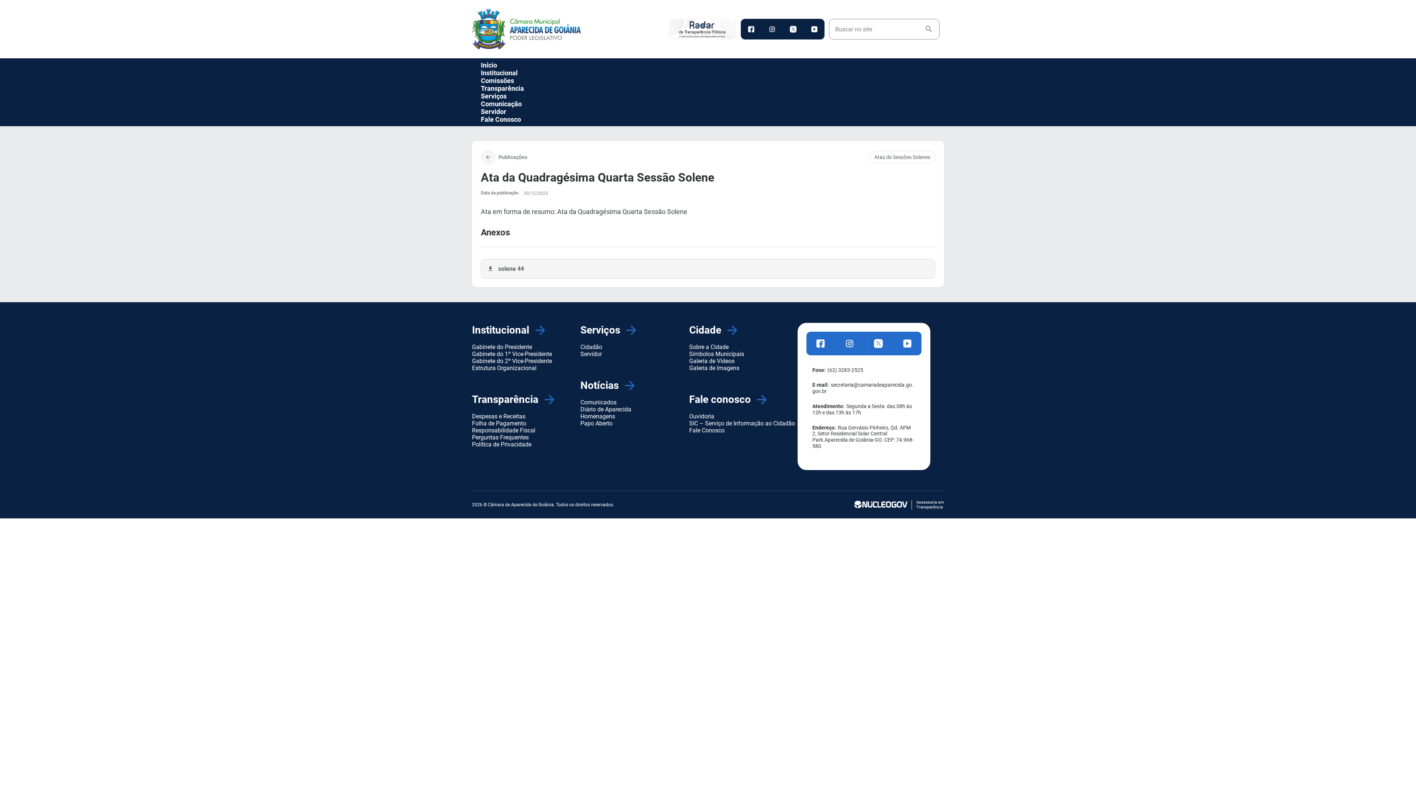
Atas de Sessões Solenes (902, 157)
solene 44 (511, 268)
